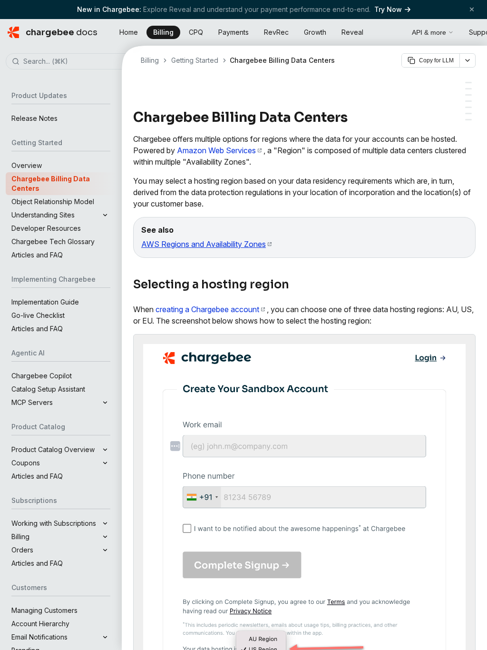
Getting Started (194, 60)
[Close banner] (471, 9)
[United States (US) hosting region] (468, 95)
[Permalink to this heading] (353, 117)
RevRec (276, 32)
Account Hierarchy (40, 624)
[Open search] (393, 30)
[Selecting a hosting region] (468, 82)
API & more (429, 32)
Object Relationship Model (52, 201)
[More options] (467, 60)
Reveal (352, 32)
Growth (315, 32)
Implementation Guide (45, 302)
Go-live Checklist (38, 315)
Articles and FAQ (37, 255)
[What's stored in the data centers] (468, 113)
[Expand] (105, 215)
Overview (26, 165)
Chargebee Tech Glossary (53, 241)
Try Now (388, 9)
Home (128, 32)
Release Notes (34, 118)
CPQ (196, 32)
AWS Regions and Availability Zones (203, 244)
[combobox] (75, 61)
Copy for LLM (436, 60)
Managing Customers (44, 610)
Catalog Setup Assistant (48, 389)
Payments (233, 32)
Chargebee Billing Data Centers (50, 183)
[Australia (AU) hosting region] (468, 107)
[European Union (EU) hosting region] (468, 101)
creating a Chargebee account (207, 309)
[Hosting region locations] (468, 88)
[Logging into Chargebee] (468, 119)
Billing (163, 32)
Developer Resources (46, 228)
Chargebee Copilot (41, 376)
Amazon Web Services (216, 150)
